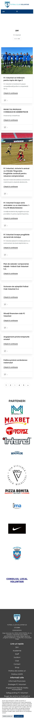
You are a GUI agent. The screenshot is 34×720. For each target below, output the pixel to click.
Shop (17, 667)
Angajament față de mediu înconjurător (17, 688)
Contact (17, 664)
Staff (17, 654)
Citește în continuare (11, 93)
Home (15, 38)
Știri (17, 647)
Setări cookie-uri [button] (7, 716)
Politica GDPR (17, 674)
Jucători (17, 657)
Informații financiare (17, 681)
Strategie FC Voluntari (17, 684)
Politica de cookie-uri (17, 671)
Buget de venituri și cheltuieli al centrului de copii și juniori (17, 697)
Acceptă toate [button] (19, 716)
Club (17, 661)
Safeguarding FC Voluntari (17, 693)
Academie (17, 651)
